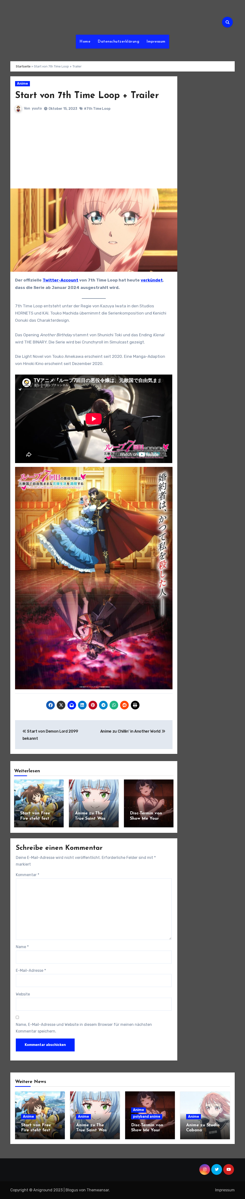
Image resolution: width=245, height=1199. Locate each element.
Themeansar (98, 1190)
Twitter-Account (60, 280)
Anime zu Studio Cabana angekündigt (203, 1130)
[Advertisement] (94, 152)
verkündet (152, 280)
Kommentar (27, 875)
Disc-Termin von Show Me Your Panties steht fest (148, 818)
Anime (22, 84)
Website (23, 994)
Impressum (156, 42)
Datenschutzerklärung (118, 42)
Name (22, 947)
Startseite (23, 66)
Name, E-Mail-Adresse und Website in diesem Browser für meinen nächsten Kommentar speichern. (84, 1027)
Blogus (72, 1190)
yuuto (37, 108)
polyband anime (146, 1117)
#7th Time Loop (97, 109)
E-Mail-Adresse (31, 970)
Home (84, 42)
